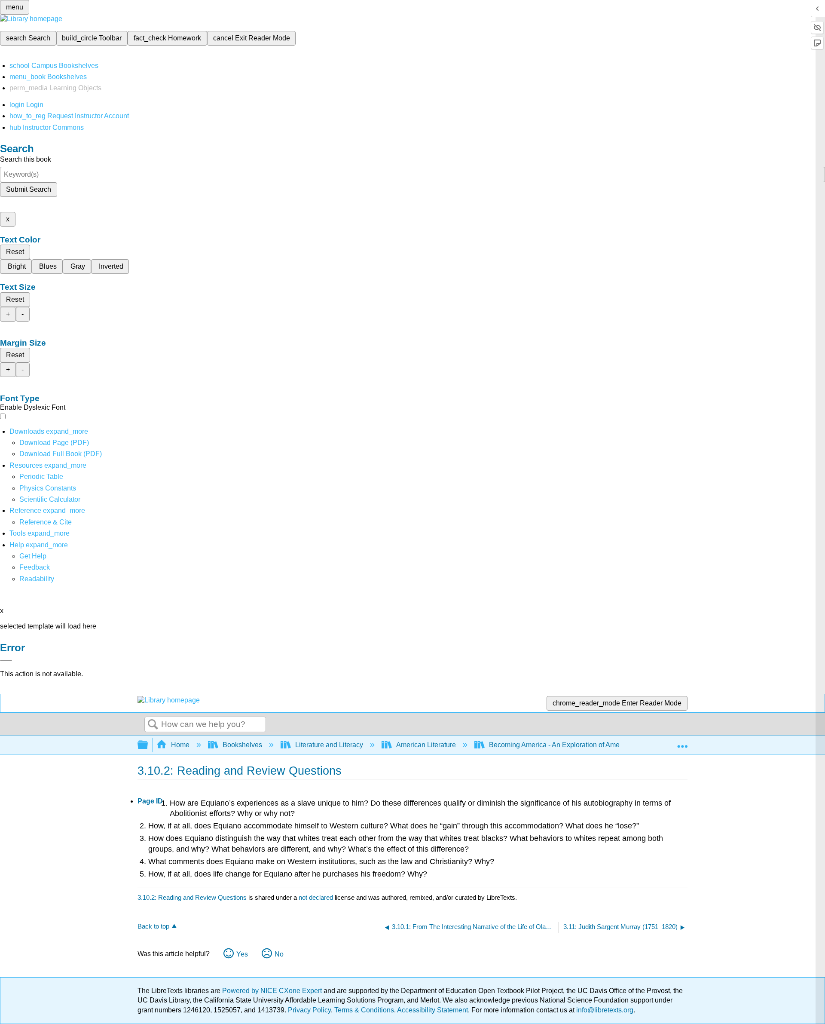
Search (153, 724)
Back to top (153, 926)
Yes (242, 954)
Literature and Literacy (329, 744)
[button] (34, 567)
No (279, 954)
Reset (15, 251)
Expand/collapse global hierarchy (148, 745)
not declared (317, 897)
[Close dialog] (6, 660)
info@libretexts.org (603, 1010)
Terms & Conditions (364, 1010)
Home (180, 744)
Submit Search (28, 189)
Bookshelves (242, 744)
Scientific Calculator (49, 499)
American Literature (426, 744)
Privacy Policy (309, 1010)
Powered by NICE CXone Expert (273, 990)
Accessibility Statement (432, 1010)
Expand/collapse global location (682, 742)
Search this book (25, 159)
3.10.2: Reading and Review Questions (192, 897)
